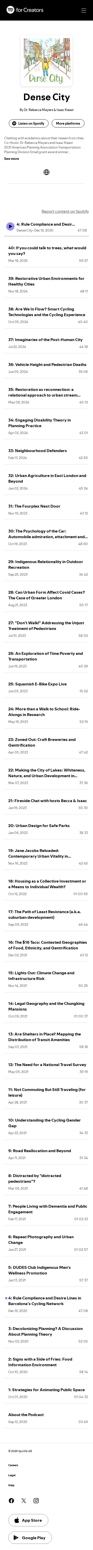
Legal (12, 1475)
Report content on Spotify (65, 211)
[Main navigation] (84, 10)
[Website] (46, 172)
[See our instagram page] (36, 1501)
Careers (13, 1465)
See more (11, 158)
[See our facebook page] (11, 1501)
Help (11, 1485)
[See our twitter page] (24, 1501)
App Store (32, 1520)
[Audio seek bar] (46, 236)
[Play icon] (10, 226)
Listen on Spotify (31, 123)
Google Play (33, 1537)
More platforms (68, 123)
